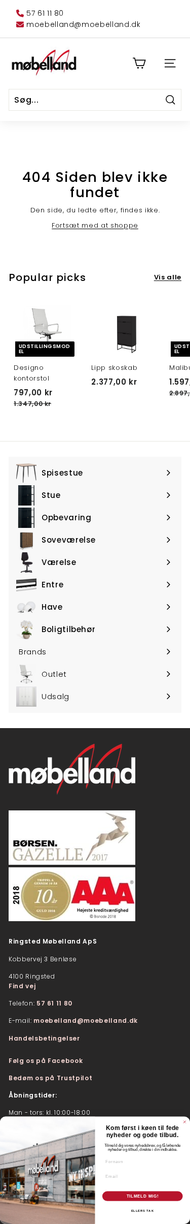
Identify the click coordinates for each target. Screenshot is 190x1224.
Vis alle (167, 277)
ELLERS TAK (142, 1211)
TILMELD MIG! (143, 1196)
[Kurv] (139, 63)
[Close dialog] (185, 1122)
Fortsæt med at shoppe (95, 225)
